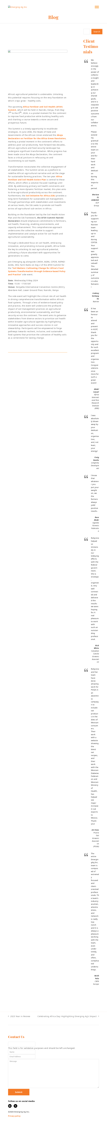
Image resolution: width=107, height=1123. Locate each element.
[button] (97, 7)
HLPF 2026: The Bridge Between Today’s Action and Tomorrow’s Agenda (51, 801)
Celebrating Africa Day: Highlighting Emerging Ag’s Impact (67, 1016)
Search (96, 31)
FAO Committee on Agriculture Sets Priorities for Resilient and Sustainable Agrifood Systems (52, 591)
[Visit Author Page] (23, 359)
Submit (18, 1092)
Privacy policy (14, 1116)
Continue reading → (51, 626)
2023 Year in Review (19, 1016)
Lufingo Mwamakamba (44, 45)
